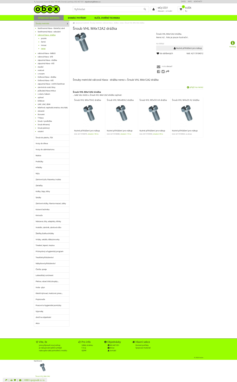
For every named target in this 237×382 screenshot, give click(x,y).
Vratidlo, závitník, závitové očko (48, 227)
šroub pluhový (44, 128)
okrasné (41, 111)
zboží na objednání (43, 317)
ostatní (40, 131)
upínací (41, 97)
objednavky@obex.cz (93, 2)
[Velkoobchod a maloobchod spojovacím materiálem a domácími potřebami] (74, 23)
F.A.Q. (84, 348)
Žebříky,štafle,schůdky (45, 233)
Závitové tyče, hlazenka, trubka (48, 179)
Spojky (38, 197)
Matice (38, 155)
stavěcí (40, 67)
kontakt (113, 350)
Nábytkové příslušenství (45, 263)
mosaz (43, 45)
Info (190, 1)
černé (43, 42)
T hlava (40, 118)
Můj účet (163, 7)
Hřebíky (39, 167)
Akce (38, 323)
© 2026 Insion (198, 357)
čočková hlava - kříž (45, 80)
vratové (41, 70)
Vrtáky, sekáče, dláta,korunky (48, 239)
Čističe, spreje (41, 269)
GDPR (84, 350)
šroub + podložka (45, 121)
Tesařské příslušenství (44, 257)
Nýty (38, 173)
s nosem (41, 74)
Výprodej (39, 311)
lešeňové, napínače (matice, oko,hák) (53, 107)
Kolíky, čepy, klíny (43, 191)
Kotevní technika (42, 209)
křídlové (41, 101)
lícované (41, 114)
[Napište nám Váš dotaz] (20, 380)
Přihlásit (161, 11)
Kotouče (39, 215)
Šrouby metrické (96, 23)
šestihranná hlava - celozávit (49, 32)
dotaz (112, 348)
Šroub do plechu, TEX (44, 137)
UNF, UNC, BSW (44, 104)
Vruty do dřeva (42, 143)
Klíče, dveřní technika (107, 17)
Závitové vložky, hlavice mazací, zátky (51, 203)
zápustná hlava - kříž (46, 63)
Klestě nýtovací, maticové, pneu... (49, 293)
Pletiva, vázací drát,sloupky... (47, 281)
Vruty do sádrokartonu (45, 149)
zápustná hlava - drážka (47, 60)
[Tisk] (11, 380)
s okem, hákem (44, 94)
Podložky (39, 161)
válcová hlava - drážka (111, 23)
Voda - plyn (40, 287)
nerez (122, 23)
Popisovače (40, 299)
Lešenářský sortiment (44, 275)
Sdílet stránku (87, 345)
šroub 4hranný (44, 124)
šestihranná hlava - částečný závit (51, 28)
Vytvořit (169, 11)
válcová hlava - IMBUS (47, 53)
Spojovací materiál (82, 23)
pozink (43, 38)
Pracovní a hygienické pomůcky (48, 305)
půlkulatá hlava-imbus (47, 91)
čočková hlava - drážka (47, 77)
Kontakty (198, 1)
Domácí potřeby (77, 17)
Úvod (183, 1)
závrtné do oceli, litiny (46, 87)
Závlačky (39, 185)
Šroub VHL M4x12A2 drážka (134, 23)
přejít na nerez (196, 87)
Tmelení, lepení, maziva (45, 245)
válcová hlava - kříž (45, 57)
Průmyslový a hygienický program (49, 251)
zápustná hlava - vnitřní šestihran (51, 84)
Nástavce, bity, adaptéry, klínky (48, 221)
